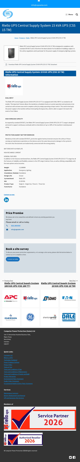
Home (16, 38)
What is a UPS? (8, 358)
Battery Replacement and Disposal (14, 396)
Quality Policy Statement (11, 381)
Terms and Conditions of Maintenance (15, 372)
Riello (27, 38)
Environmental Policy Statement (14, 379)
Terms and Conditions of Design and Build (16, 374)
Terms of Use (8, 367)
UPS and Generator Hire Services (14, 398)
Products (22, 38)
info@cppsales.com (39, 5)
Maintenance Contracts (11, 393)
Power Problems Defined (11, 362)
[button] (40, 64)
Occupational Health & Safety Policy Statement (18, 383)
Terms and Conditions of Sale (13, 369)
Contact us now (9, 195)
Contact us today (13, 259)
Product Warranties (10, 376)
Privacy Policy (8, 365)
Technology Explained (10, 360)
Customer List (8, 355)
